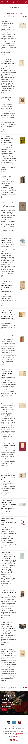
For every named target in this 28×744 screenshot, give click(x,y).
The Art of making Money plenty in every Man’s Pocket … (8, 99)
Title (21, 13)
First (2, 16)
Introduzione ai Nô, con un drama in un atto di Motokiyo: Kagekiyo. (8, 594)
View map (16, 730)
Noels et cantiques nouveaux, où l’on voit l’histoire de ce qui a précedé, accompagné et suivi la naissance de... (8, 314)
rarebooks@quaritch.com (17, 733)
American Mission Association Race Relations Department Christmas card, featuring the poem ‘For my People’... (8, 506)
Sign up (4, 709)
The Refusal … (8, 336)
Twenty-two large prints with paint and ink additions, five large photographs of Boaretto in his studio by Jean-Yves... (8, 142)
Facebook (11, 740)
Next (24, 16)
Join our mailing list (6, 734)
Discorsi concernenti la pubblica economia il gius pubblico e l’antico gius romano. (8, 286)
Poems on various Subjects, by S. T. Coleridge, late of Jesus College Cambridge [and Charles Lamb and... (8, 407)
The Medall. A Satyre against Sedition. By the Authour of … (8, 62)
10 (18, 16)
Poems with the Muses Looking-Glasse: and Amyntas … (7, 373)
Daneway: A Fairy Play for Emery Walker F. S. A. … (8, 23)
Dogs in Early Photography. (8, 204)
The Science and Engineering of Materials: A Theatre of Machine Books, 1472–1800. (8, 652)
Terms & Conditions (17, 734)
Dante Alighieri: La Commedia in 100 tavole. (8, 445)
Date (17, 13)
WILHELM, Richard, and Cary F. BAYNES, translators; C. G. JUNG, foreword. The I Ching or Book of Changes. (8, 626)
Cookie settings (16, 736)
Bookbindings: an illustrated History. (6, 179)
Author (8, 13)
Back (5, 16)
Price (12, 13)
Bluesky (14, 740)
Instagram (17, 740)
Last (26, 16)
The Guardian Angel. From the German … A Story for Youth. (8, 477)
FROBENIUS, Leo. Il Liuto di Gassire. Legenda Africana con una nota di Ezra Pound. (8, 555)
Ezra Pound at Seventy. (8, 519)
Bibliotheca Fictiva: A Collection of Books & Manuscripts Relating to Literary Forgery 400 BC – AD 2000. (8, 244)
